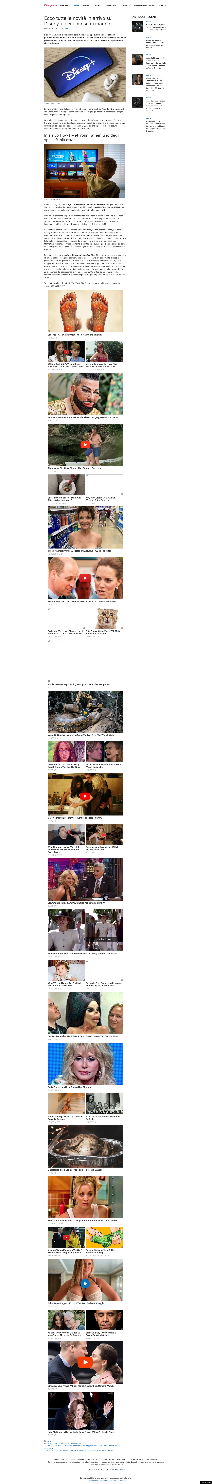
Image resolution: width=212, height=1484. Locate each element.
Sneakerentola (75, 1443)
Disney (49, 1443)
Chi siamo (90, 1480)
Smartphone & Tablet (144, 5)
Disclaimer (122, 1480)
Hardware (64, 5)
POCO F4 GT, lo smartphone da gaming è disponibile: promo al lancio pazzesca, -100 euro (80, 1450)
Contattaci (122, 1469)
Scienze (162, 5)
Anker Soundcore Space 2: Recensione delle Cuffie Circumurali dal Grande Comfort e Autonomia (155, 106)
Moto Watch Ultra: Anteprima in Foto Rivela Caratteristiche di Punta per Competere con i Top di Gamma (155, 126)
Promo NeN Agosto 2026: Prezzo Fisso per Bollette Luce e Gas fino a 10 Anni (156, 27)
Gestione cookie (206, 1482)
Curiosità (125, 5)
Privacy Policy (110, 1480)
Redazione (99, 1480)
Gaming (86, 5)
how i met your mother (61, 1443)
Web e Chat (111, 5)
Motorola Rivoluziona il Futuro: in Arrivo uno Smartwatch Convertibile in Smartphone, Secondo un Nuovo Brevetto (156, 63)
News (76, 5)
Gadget (98, 5)
